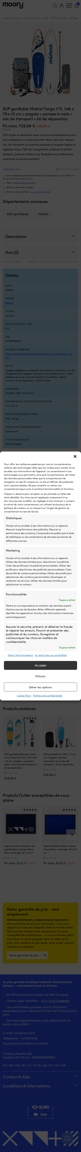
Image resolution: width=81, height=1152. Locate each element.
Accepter (40, 665)
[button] (75, 456)
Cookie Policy (24, 695)
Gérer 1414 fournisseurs (20, 655)
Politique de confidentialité (47, 695)
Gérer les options (40, 687)
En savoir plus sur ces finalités (51, 655)
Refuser (40, 676)
